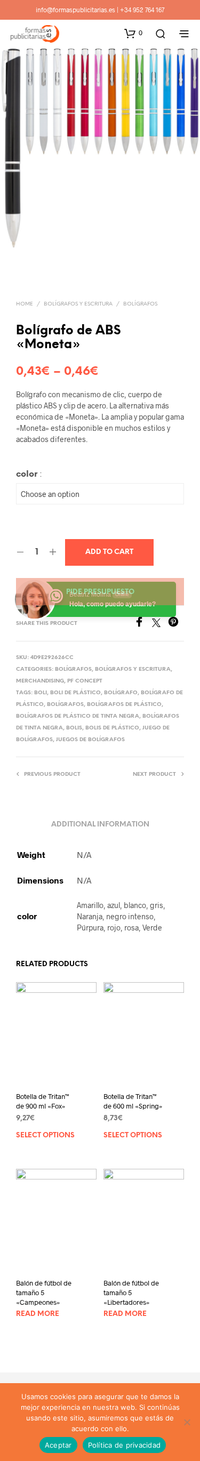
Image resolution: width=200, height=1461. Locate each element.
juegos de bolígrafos (90, 740)
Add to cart (109, 552)
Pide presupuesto (100, 592)
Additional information (100, 824)
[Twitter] (160, 624)
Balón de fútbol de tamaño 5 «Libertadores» (131, 1292)
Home (24, 304)
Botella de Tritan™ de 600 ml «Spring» (133, 1101)
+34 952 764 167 (142, 9)
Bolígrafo (121, 693)
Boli (40, 693)
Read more (37, 1314)
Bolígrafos (140, 304)
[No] (186, 1422)
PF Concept (84, 681)
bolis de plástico (112, 728)
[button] (133, 33)
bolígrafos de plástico (124, 705)
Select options (45, 1135)
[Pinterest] (176, 624)
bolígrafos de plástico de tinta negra (77, 716)
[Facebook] (143, 624)
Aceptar (58, 1445)
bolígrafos (65, 705)
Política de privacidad (124, 1445)
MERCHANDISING (40, 681)
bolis (74, 728)
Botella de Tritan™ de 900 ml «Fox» (42, 1101)
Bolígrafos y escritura (78, 304)
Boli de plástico (75, 693)
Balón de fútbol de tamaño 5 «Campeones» (43, 1292)
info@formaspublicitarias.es (75, 9)
